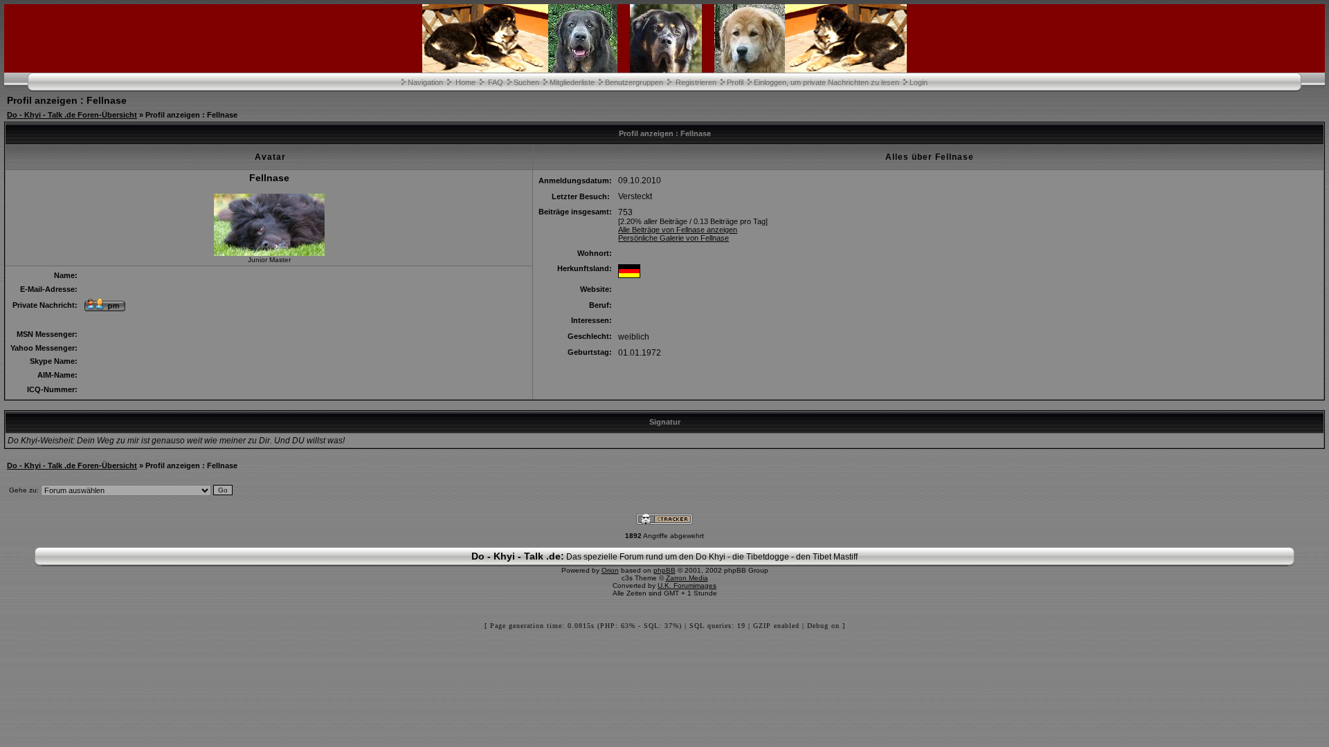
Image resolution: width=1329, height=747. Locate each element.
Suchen (526, 82)
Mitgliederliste (572, 82)
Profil (735, 82)
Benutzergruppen (634, 82)
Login (919, 82)
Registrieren (696, 82)
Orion (610, 570)
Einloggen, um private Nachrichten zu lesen (826, 82)
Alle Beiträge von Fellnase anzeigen (677, 229)
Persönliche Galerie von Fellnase (673, 238)
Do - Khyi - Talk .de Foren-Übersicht (72, 115)
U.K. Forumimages (687, 585)
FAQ (495, 82)
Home (465, 82)
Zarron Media (687, 578)
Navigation (425, 82)
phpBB (664, 570)
